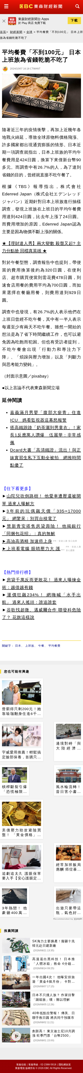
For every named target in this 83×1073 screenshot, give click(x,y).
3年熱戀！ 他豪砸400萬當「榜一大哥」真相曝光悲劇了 (14, 910)
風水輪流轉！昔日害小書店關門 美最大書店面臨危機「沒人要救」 (68, 789)
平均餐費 (54, 645)
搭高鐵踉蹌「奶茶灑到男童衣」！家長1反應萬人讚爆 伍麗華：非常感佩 (45, 435)
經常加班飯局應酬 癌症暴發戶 (68, 867)
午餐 (41, 645)
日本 (18, 645)
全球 (29, 32)
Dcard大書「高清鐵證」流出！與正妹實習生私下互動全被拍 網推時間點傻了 (45, 457)
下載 (74, 20)
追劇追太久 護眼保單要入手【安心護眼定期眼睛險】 (21, 876)
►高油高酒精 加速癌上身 (27, 541)
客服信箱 (21, 1064)
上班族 (29, 645)
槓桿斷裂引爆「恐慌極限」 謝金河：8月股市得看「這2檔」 (14, 789)
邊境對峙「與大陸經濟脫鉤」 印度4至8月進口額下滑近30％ (68, 746)
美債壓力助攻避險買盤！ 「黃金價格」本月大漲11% (21, 832)
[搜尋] (76, 10)
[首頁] (41, 6)
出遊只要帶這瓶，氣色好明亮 (68, 910)
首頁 (3, 32)
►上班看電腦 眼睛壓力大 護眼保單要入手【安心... (33, 549)
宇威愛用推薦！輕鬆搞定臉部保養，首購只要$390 (21, 755)
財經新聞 (16, 32)
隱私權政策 (65, 1064)
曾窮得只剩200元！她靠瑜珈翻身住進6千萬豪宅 (21, 711)
